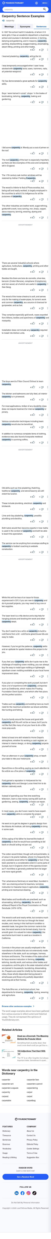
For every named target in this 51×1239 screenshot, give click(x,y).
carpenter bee (33, 1079)
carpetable (6, 1100)
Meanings (9, 26)
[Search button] (44, 9)
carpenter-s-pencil (34, 1083)
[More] (47, 49)
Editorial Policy (32, 1144)
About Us (30, 1131)
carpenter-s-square (10, 1087)
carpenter (6, 1079)
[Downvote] (42, 49)
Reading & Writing (9, 1157)
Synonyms (25, 26)
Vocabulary (6, 1148)
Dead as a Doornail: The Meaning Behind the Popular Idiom (32, 1037)
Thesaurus (6, 1135)
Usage (5, 1153)
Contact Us (31, 1135)
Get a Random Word (25, 1177)
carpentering (32, 1087)
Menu (45, 3)
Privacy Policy (32, 1140)
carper (29, 1092)
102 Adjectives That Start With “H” (31, 1052)
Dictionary (6, 1131)
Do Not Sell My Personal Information (25, 1202)
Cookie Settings (33, 1148)
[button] (36, 3)
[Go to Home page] (13, 2)
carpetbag (31, 1100)
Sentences (41, 26)
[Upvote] (33, 49)
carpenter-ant (7, 1083)
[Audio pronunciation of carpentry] (3, 20)
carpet (29, 1096)
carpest (5, 1096)
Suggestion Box (33, 1157)
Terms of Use (32, 1153)
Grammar (6, 1144)
